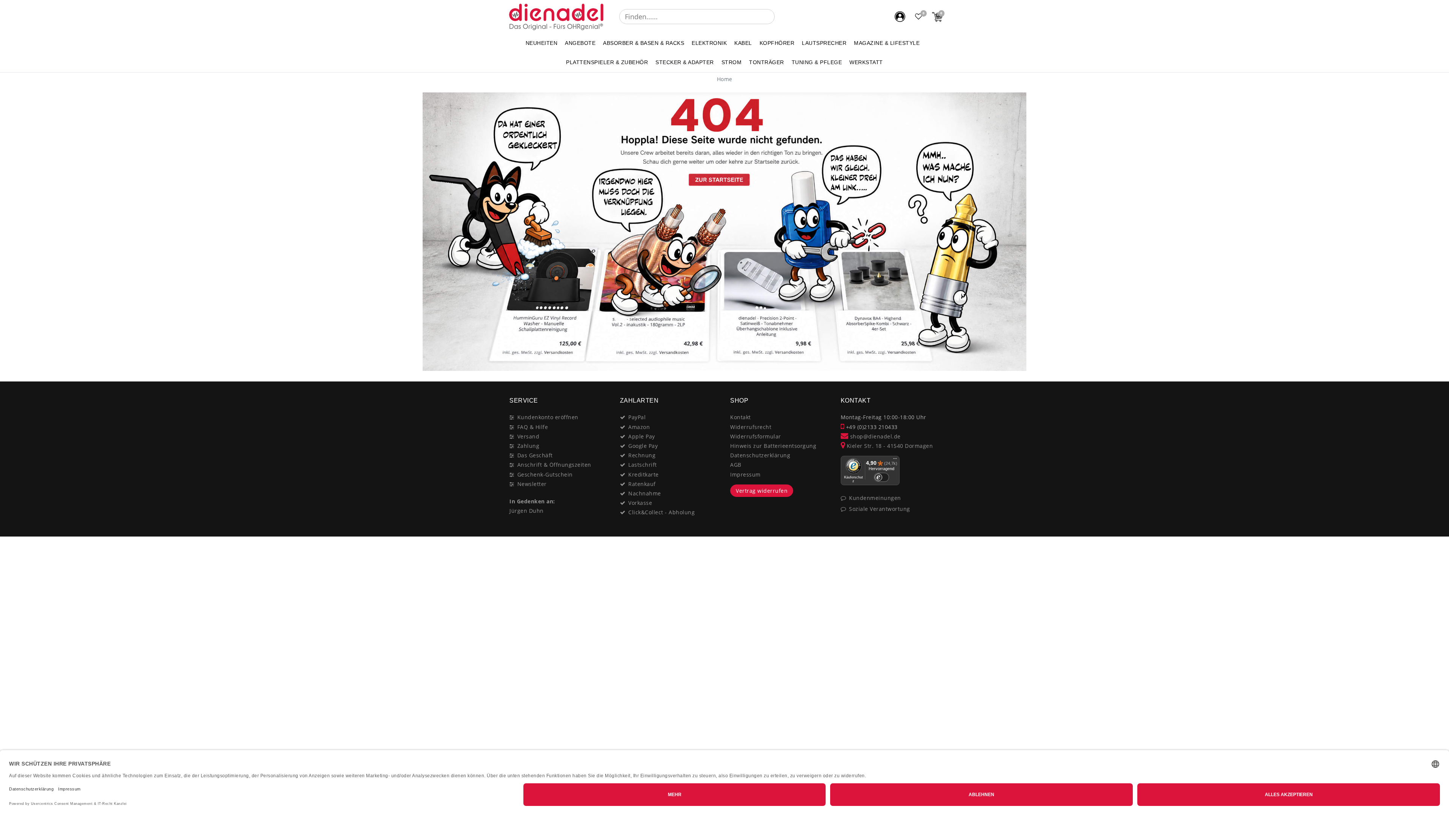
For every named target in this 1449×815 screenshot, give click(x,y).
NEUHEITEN (542, 43)
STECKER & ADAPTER (684, 62)
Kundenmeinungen (875, 497)
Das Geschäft (535, 455)
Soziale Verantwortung (879, 508)
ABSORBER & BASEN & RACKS (643, 43)
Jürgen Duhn (526, 510)
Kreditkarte (643, 474)
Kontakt (740, 417)
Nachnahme (644, 493)
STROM (731, 62)
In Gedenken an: (532, 501)
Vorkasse (640, 502)
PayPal (637, 417)
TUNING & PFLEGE (817, 62)
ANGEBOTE (580, 43)
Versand (528, 436)
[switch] (881, 477)
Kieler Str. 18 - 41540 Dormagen (889, 445)
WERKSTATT (866, 62)
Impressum (745, 474)
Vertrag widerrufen (762, 490)
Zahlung (528, 445)
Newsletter (532, 483)
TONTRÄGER (766, 62)
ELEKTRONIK (709, 43)
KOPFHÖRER (777, 43)
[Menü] (895, 460)
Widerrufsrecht (750, 427)
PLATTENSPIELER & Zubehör (607, 62)
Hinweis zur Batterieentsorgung (773, 445)
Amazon (639, 427)
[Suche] (780, 16)
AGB (735, 464)
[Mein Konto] (900, 17)
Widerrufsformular (755, 436)
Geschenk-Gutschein (545, 474)
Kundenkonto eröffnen (547, 417)
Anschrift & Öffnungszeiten (554, 464)
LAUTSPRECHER (824, 43)
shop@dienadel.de (874, 436)
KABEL (743, 43)
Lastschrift (642, 464)
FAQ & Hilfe (532, 427)
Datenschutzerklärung (760, 455)
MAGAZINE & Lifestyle (887, 43)
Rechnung (641, 455)
